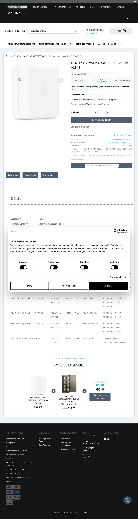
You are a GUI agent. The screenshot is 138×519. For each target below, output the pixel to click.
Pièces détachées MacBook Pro (21, 44)
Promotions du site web (15, 438)
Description (13, 175)
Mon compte (65, 438)
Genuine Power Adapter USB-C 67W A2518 (38, 400)
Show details (116, 277)
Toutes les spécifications (123, 135)
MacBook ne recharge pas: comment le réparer (98, 99)
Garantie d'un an (77, 159)
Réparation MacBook (41, 7)
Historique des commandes (66, 443)
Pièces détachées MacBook (82, 44)
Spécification (30, 175)
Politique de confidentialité (16, 469)
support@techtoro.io (90, 457)
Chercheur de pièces (17, 7)
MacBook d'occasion (107, 44)
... (121, 44)
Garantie (9, 459)
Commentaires (105, 7)
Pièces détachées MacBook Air (52, 44)
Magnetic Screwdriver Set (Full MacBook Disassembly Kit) (69, 400)
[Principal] (7, 56)
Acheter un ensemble (101, 396)
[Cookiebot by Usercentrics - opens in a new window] (116, 231)
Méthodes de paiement (15, 455)
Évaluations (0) (49, 175)
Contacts (120, 7)
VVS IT (72, 516)
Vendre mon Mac (63, 7)
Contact (9, 481)
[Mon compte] (129, 18)
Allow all (108, 286)
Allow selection (69, 286)
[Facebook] (105, 439)
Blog (92, 7)
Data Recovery (44, 445)
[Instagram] (108, 439)
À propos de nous (12, 442)
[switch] (54, 267)
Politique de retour (13, 473)
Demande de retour (68, 449)
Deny (29, 286)
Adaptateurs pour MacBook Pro (76, 358)
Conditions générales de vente (17, 477)
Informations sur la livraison (16, 451)
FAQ (7, 446)
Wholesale (80, 7)
